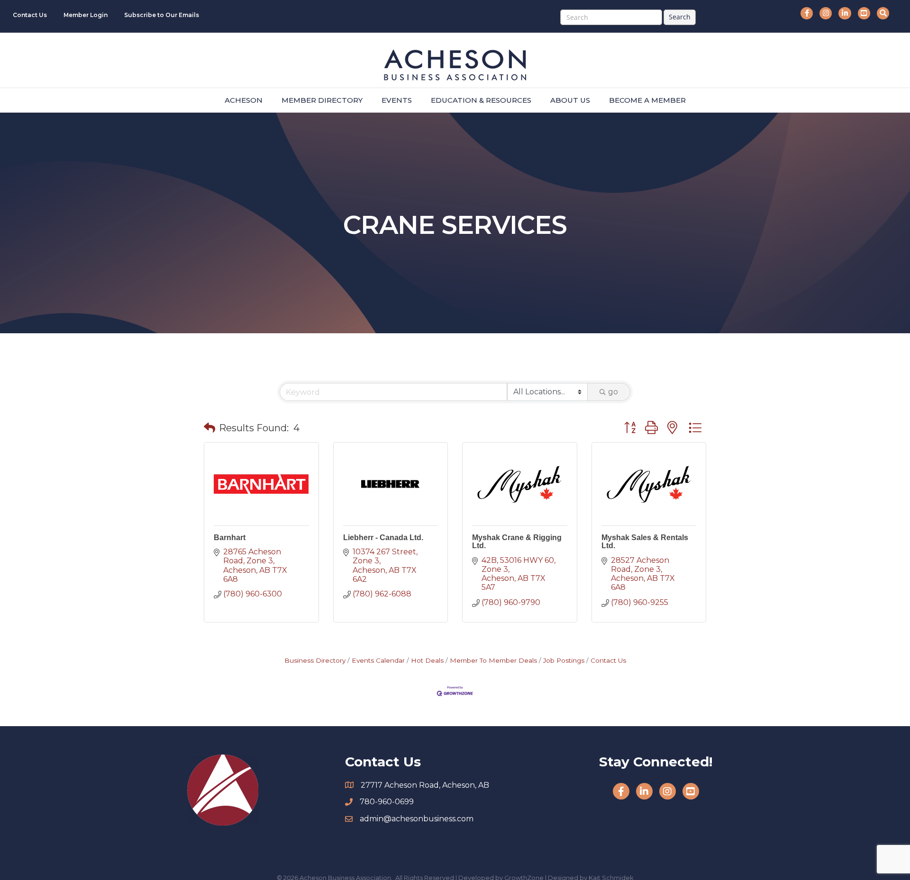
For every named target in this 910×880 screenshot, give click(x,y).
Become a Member (647, 100)
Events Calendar (378, 660)
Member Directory (322, 100)
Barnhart (230, 537)
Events (397, 100)
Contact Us (30, 14)
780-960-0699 (387, 801)
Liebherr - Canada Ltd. (383, 537)
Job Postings (563, 660)
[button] (209, 427)
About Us (570, 100)
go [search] (613, 391)
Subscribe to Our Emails (161, 14)
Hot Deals (427, 660)
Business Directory (315, 660)
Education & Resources (481, 100)
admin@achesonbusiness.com (416, 818)
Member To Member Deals (493, 660)
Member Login (86, 14)
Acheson (244, 100)
